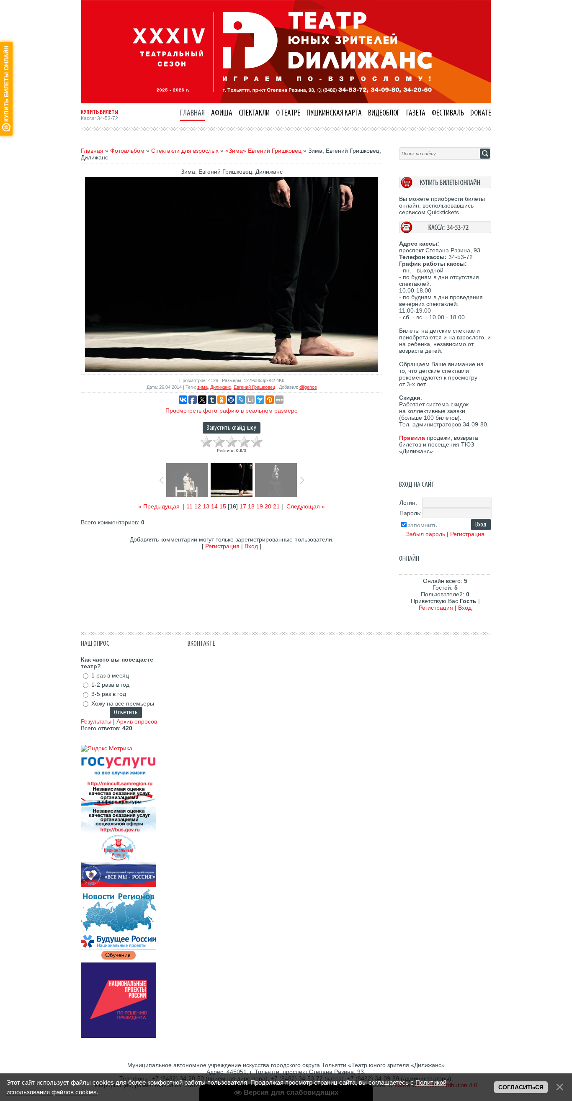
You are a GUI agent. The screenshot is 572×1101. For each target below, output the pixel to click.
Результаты (96, 721)
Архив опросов (136, 721)
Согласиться (521, 1087)
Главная (92, 150)
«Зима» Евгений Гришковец (263, 150)
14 (214, 506)
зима (202, 387)
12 (197, 506)
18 (251, 506)
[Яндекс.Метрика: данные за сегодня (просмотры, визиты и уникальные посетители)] (106, 748)
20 (268, 506)
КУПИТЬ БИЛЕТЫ (100, 112)
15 (222, 506)
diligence (308, 387)
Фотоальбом (127, 150)
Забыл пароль (425, 534)
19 (259, 506)
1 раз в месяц (110, 675)
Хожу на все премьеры (122, 703)
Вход (251, 546)
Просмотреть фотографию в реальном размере (231, 410)
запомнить (422, 525)
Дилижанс (220, 387)
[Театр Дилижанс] (286, 101)
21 (276, 506)
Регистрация (222, 546)
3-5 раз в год (108, 694)
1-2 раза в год (110, 684)
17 (243, 506)
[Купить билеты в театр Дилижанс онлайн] (445, 186)
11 (189, 506)
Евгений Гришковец (254, 387)
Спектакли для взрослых (185, 150)
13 (206, 506)
